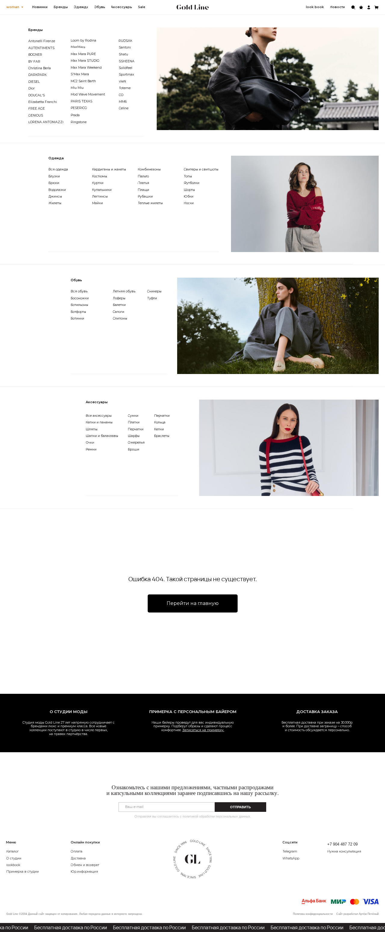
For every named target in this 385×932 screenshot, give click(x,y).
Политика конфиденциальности (313, 913)
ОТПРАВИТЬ (240, 807)
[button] (349, 851)
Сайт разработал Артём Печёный (357, 913)
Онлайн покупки (85, 842)
